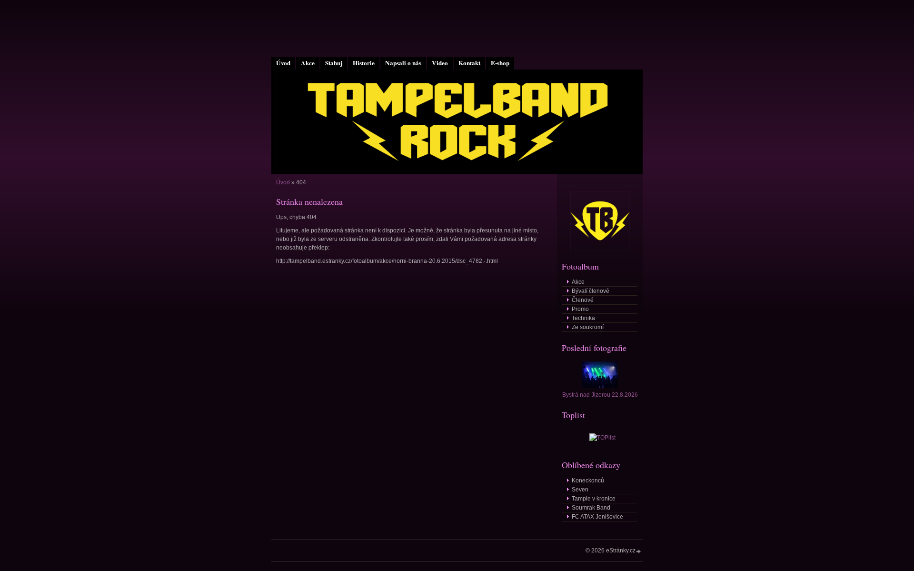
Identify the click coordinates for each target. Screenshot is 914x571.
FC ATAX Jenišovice (597, 516)
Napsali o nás (403, 63)
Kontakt (469, 63)
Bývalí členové (590, 291)
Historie (364, 63)
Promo (580, 309)
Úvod (283, 63)
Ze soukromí (588, 327)
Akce (308, 63)
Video (440, 63)
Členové (583, 300)
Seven (580, 489)
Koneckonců (588, 480)
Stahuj (333, 63)
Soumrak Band (591, 507)
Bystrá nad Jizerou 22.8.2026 (600, 394)
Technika (583, 318)
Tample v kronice (594, 498)
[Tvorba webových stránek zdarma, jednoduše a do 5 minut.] (639, 551)
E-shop (500, 63)
